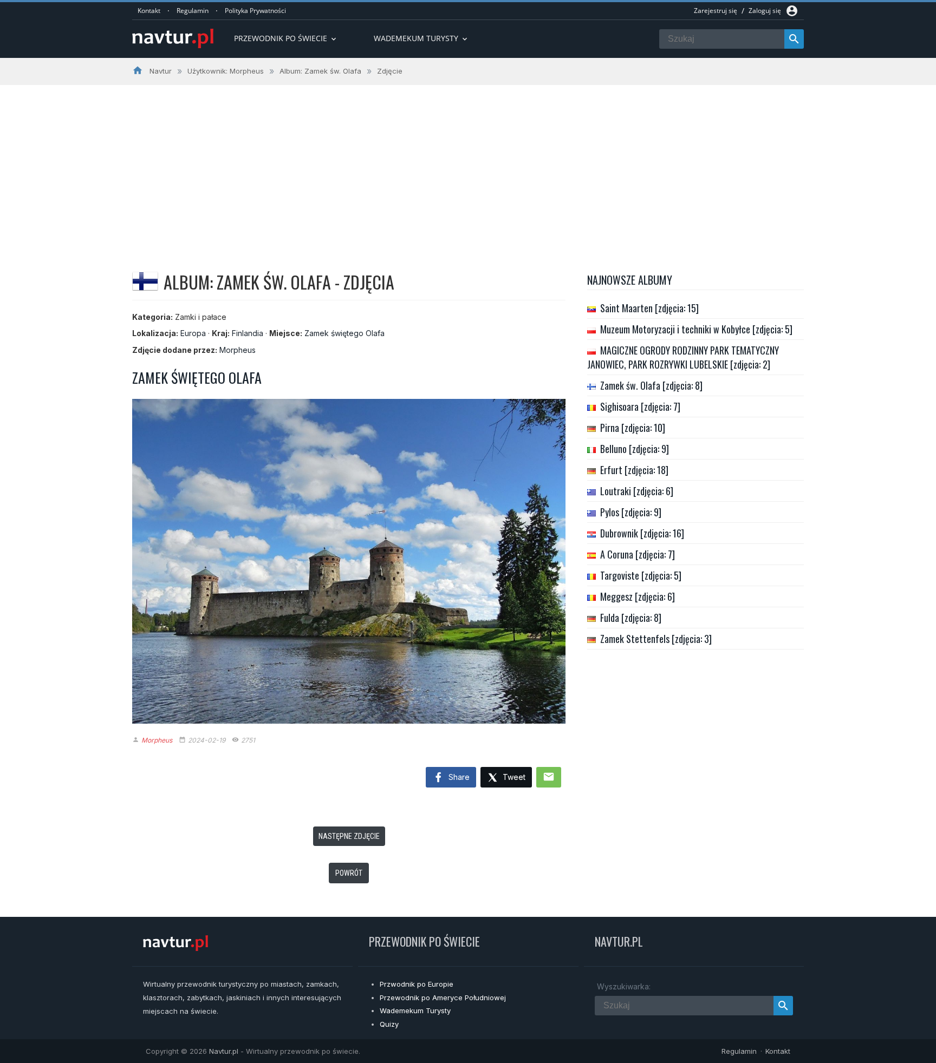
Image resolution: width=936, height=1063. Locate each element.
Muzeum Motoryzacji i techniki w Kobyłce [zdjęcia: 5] (696, 329)
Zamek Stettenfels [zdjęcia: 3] (656, 639)
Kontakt (149, 10)
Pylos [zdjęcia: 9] (630, 512)
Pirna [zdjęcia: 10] (632, 428)
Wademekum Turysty (415, 1010)
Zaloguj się (765, 10)
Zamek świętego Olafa (344, 333)
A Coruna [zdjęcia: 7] (637, 554)
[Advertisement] (468, 166)
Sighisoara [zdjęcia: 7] (640, 406)
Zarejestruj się (715, 10)
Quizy (389, 1024)
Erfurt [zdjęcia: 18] (634, 470)
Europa (193, 333)
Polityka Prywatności (255, 10)
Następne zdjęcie (349, 836)
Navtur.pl (223, 1051)
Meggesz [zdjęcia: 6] (637, 596)
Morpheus (237, 350)
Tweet (512, 777)
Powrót (348, 873)
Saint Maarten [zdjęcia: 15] (649, 308)
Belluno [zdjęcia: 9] (634, 449)
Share (458, 777)
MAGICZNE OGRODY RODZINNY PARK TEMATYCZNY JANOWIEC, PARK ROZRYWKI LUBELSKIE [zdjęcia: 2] (683, 357)
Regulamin (193, 10)
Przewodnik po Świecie (286, 38)
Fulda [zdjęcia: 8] (630, 618)
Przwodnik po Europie (416, 984)
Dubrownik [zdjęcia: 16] (642, 533)
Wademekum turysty (421, 38)
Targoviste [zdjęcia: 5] (640, 575)
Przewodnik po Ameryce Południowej (443, 997)
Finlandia (247, 333)
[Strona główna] (172, 39)
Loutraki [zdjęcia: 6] (636, 491)
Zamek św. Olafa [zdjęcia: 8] (651, 385)
